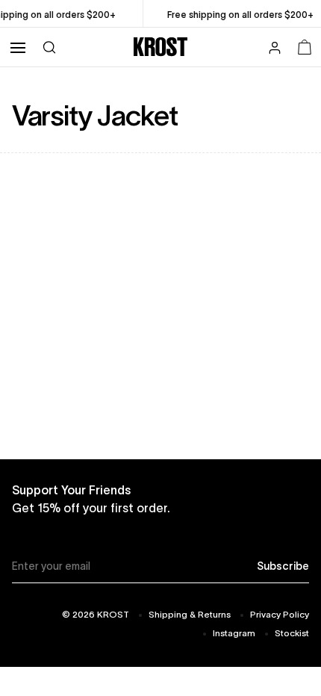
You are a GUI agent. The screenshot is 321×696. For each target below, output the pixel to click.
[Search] (49, 46)
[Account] (274, 49)
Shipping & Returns (190, 614)
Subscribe (283, 566)
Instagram (234, 633)
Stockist (292, 633)
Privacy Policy (279, 614)
